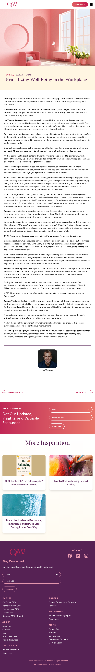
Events (7, 598)
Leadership (9, 645)
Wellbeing (10, 75)
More (52, 624)
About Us (6, 626)
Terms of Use (55, 664)
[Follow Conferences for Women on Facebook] (69, 555)
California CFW (9, 602)
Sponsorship (54, 636)
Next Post (81, 392)
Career (53, 598)
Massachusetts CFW (11, 605)
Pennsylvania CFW (10, 609)
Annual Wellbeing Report (60, 615)
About (6, 621)
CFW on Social (55, 642)
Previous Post (16, 392)
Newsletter (54, 629)
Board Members (9, 636)
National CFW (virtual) (12, 616)
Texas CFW (7, 612)
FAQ (4, 633)
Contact (6, 629)
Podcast (53, 632)
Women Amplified (10, 649)
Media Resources (10, 640)
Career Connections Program (62, 602)
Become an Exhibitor (58, 639)
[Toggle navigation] (91, 4)
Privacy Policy (40, 664)
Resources (7, 653)
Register (81, 5)
